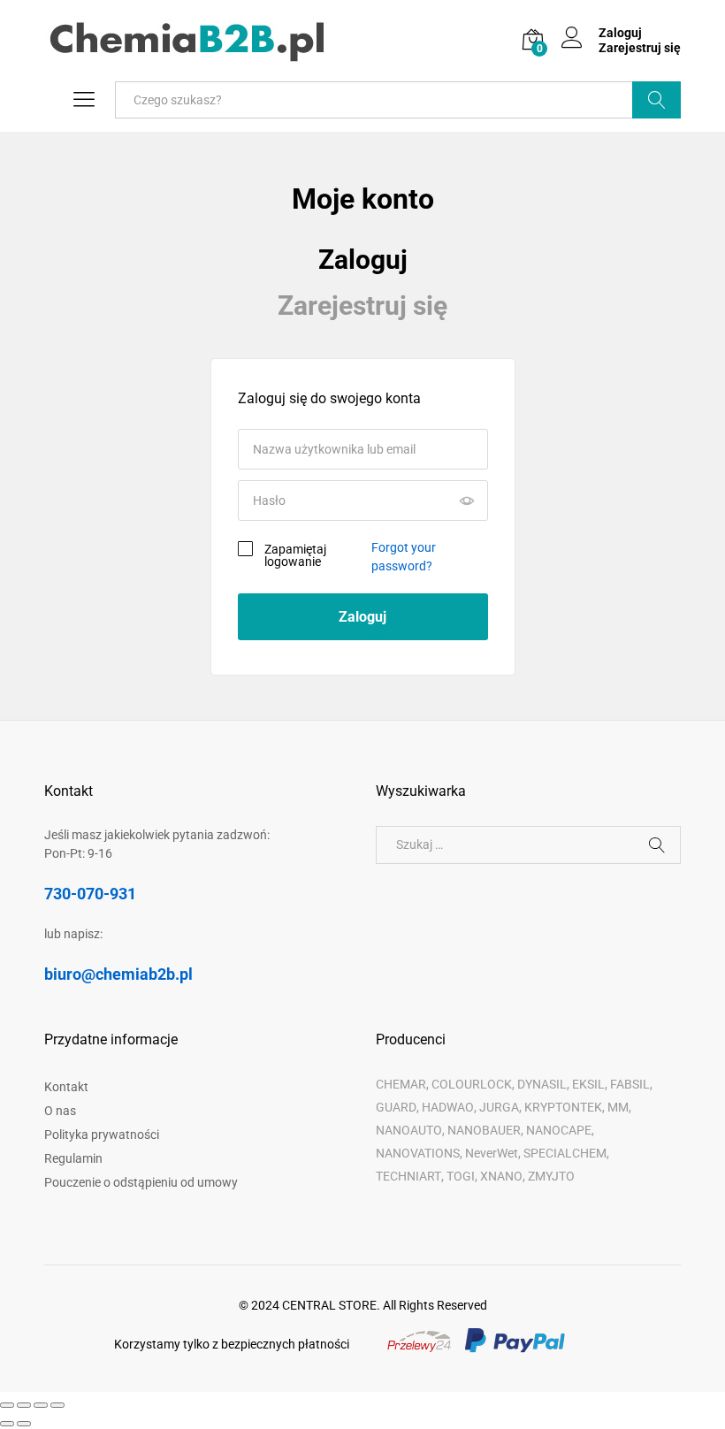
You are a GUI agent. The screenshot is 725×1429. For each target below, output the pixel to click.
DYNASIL (542, 1084)
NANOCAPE (558, 1130)
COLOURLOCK (471, 1084)
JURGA (499, 1107)
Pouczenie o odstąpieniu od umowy (141, 1182)
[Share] (24, 1405)
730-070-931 (90, 893)
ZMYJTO (551, 1176)
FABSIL (630, 1084)
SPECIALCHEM (565, 1153)
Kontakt (66, 1087)
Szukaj (656, 99)
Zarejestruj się (640, 48)
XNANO (501, 1176)
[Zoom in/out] (57, 1405)
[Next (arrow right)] (24, 1423)
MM (618, 1107)
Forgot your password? (403, 556)
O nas (60, 1111)
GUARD (396, 1107)
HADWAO (448, 1107)
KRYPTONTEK (563, 1107)
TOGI (460, 1176)
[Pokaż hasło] (466, 501)
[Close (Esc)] (7, 1405)
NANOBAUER (484, 1130)
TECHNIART (408, 1176)
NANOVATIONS (418, 1153)
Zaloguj (363, 259)
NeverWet (491, 1153)
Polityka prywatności (101, 1134)
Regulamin (73, 1158)
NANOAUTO (409, 1130)
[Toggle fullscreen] (41, 1405)
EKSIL (588, 1084)
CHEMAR (401, 1084)
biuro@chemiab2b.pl (118, 974)
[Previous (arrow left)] (7, 1423)
